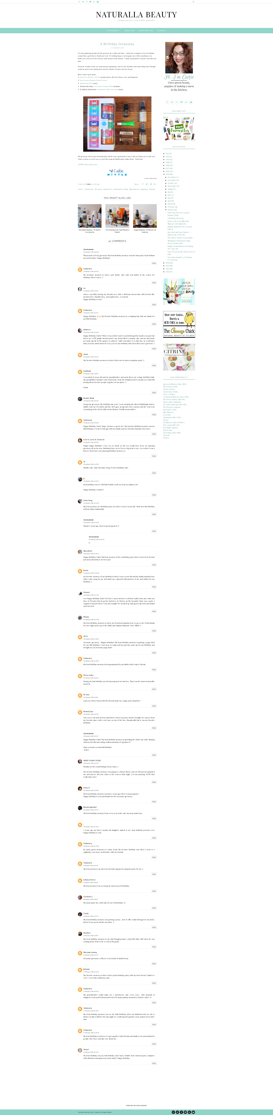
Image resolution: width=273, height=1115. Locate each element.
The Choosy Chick (170, 387)
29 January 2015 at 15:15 (90, 373)
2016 (167, 171)
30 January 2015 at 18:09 (91, 790)
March (170, 204)
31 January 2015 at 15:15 (90, 882)
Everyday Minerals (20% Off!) (175, 405)
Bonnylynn (88, 711)
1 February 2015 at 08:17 (90, 935)
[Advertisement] (179, 477)
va (84, 288)
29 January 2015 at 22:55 (91, 464)
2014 (167, 263)
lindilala (87, 371)
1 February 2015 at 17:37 (90, 955)
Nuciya (165, 420)
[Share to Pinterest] (151, 184)
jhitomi (86, 969)
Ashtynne (87, 420)
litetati (86, 592)
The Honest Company (172, 407)
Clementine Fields (170, 392)
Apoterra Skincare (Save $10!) (174, 384)
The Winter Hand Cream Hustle (180, 238)
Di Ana (86, 695)
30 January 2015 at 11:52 (90, 697)
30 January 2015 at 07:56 (91, 619)
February (171, 207)
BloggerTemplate (107, 1112)
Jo (84, 462)
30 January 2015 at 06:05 (91, 573)
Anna (85, 354)
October (171, 183)
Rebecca (87, 330)
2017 (167, 168)
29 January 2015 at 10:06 (91, 252)
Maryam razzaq (90, 952)
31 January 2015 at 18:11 (90, 899)
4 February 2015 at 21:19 (90, 1011)
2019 (167, 162)
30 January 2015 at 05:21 (91, 553)
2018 (167, 165)
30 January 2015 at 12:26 (91, 714)
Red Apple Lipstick (170, 428)
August (170, 189)
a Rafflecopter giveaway (87, 164)
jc (84, 478)
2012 (167, 269)
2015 (167, 174)
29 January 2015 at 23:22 (91, 481)
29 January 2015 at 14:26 (90, 357)
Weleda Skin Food (86, 83)
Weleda (152, 189)
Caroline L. (88, 897)
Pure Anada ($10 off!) (171, 425)
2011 (167, 272)
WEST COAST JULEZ (92, 761)
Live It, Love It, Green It (94, 440)
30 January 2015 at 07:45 (91, 595)
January (171, 210)
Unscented (98, 86)
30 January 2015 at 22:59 (91, 846)
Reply (154, 263)
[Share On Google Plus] (155, 184)
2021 (167, 157)
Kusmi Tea (107, 189)
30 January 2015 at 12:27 (90, 736)
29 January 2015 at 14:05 (91, 332)
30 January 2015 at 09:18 (91, 661)
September (172, 186)
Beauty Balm (88, 398)
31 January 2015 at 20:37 (90, 916)
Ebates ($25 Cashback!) (172, 402)
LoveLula (166, 415)
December (172, 177)
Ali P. (85, 636)
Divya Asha (88, 675)
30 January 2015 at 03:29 (91, 522)
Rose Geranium (112, 89)
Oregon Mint (108, 86)
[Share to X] (146, 184)
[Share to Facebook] (142, 184)
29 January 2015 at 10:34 (91, 271)
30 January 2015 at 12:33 (91, 763)
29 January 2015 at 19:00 (91, 423)
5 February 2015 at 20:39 (91, 1033)
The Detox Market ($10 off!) (174, 399)
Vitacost (166, 435)
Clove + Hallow (169, 394)
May (169, 198)
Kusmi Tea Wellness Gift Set (90, 77)
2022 (167, 154)
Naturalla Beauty (136, 14)
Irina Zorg (87, 500)
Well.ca (166, 438)
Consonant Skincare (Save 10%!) (176, 397)
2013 (167, 266)
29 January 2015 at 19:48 (90, 442)
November (172, 180)
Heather (87, 933)
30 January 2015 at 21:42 (91, 826)
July (169, 192)
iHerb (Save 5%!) (169, 410)
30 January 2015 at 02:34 (91, 503)
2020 (167, 159)
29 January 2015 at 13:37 (90, 313)
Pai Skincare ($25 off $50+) (173, 423)
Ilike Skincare (168, 412)
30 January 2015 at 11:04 (90, 678)
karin (85, 570)
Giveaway (98, 189)
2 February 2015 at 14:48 (91, 972)
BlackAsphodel (90, 807)
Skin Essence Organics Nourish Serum (93, 80)
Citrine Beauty (169, 389)
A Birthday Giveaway (176, 218)
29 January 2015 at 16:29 (90, 401)
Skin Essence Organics (138, 189)
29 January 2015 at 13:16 (90, 291)
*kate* (86, 1049)
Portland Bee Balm (120, 189)
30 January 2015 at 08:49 (91, 639)
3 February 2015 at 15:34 (91, 991)
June (169, 195)
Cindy (86, 913)
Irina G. (86, 788)
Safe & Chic (167, 430)
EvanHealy (89, 189)
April (169, 201)
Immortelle (101, 89)
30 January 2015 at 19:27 (90, 810)
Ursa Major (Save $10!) (172, 433)
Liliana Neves (89, 880)
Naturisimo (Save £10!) (172, 417)
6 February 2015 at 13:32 (91, 1052)
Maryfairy (87, 551)
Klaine (86, 617)
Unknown (87, 269)
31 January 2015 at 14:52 (90, 865)
